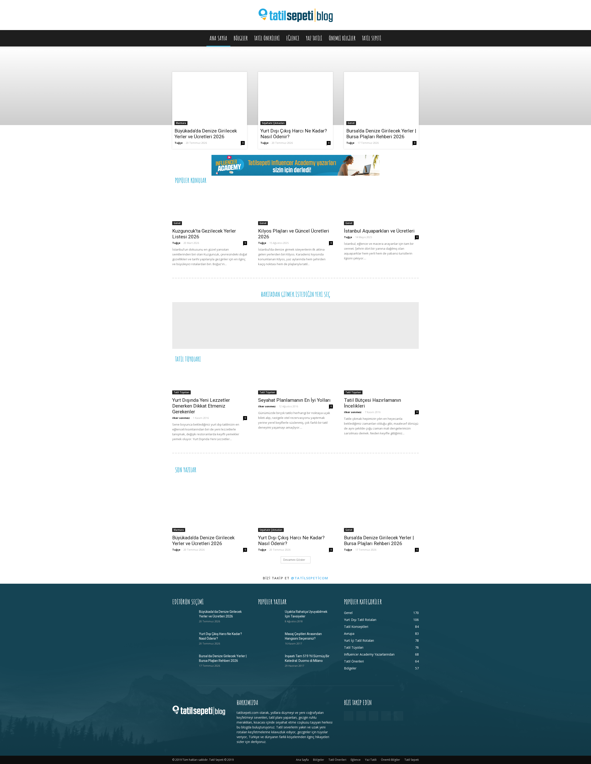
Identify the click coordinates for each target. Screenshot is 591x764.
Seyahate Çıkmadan (273, 123)
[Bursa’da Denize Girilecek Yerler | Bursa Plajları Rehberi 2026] (381, 99)
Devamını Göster (294, 560)
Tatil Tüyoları (181, 392)
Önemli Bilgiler (342, 38)
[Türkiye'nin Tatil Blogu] (295, 15)
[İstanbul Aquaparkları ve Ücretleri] (381, 206)
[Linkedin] (373, 716)
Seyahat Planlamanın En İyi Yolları (294, 400)
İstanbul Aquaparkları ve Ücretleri (379, 231)
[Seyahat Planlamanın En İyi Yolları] (295, 380)
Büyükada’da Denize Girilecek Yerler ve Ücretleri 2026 (206, 133)
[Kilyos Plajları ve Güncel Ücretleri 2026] (295, 206)
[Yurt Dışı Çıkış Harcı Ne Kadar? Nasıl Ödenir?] (295, 99)
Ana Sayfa (218, 38)
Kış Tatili (384, 358)
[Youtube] (398, 716)
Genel (351, 123)
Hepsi (362, 180)
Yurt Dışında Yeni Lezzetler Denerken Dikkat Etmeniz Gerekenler (201, 405)
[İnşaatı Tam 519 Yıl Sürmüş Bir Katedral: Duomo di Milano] (269, 662)
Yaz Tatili (314, 38)
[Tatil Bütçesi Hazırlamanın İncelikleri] (381, 380)
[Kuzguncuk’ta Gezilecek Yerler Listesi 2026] (209, 206)
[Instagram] (361, 716)
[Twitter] (386, 716)
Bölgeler (241, 38)
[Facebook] (348, 716)
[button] (413, 38)
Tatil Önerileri (267, 38)
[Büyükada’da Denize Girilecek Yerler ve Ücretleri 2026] (210, 99)
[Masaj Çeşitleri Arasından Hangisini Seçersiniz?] (269, 640)
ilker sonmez (181, 418)
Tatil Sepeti (371, 38)
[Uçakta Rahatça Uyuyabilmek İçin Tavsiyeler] (269, 617)
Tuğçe (179, 142)
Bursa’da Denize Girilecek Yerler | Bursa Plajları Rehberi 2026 (381, 133)
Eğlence (292, 38)
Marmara (181, 123)
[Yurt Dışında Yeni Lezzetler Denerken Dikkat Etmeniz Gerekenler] (209, 380)
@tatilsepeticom (309, 578)
